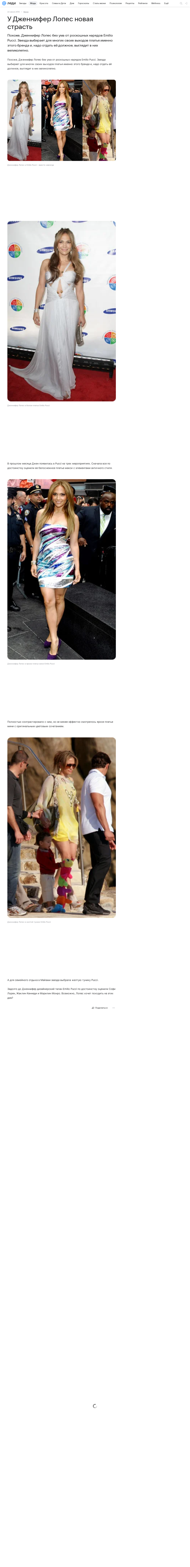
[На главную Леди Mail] (11, 3)
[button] (61, 120)
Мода (26, 12)
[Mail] (4, 3)
